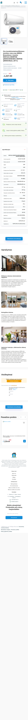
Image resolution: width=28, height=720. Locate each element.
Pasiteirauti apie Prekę (9, 84)
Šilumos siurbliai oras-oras (9, 66)
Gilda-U (14, 389)
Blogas (14, 477)
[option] (14, 432)
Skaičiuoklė (14, 475)
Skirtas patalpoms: (7, 69)
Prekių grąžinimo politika (6, 531)
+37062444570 (19, 98)
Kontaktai (14, 479)
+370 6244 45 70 (14, 499)
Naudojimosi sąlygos (5, 529)
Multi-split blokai (14, 483)
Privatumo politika (15, 529)
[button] (21, 417)
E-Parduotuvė (14, 481)
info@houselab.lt (15, 97)
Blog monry (15, 388)
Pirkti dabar (11, 80)
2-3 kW (19, 68)
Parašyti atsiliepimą (14, 381)
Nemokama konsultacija (14, 238)
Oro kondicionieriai (7, 64)
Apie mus (14, 473)
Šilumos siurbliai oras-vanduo (10, 68)
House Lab (14, 471)
